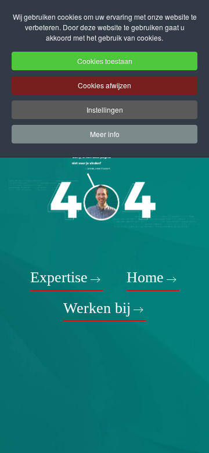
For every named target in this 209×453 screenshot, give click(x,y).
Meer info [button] (105, 134)
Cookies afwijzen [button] (104, 85)
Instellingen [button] (105, 109)
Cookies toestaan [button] (104, 61)
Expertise (59, 277)
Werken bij (97, 308)
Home (145, 277)
